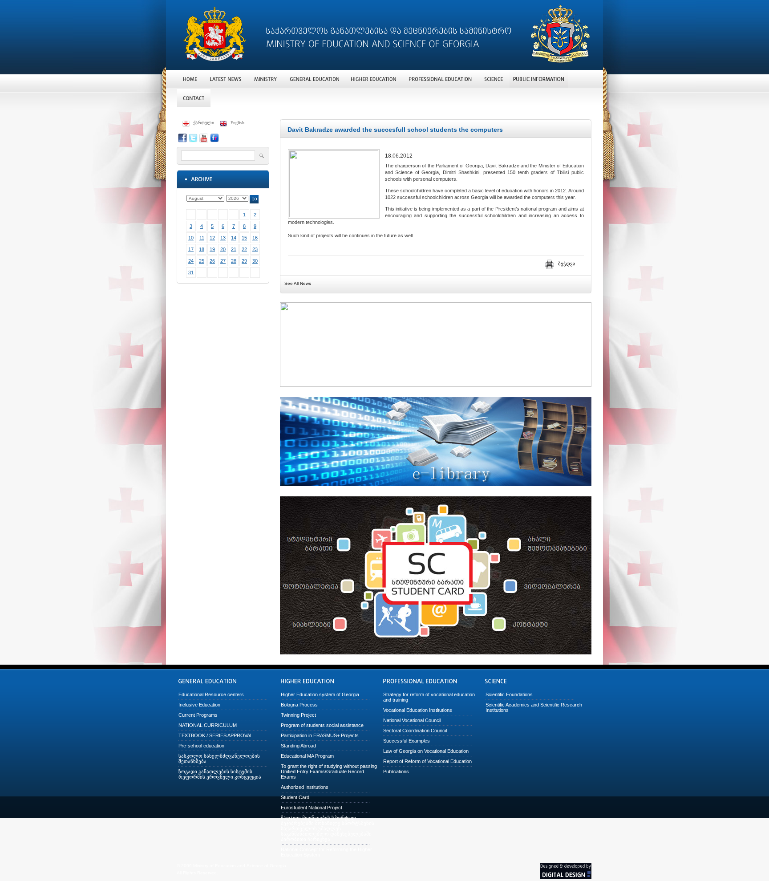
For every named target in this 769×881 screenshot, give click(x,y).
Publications (396, 771)
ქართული (203, 122)
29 (244, 261)
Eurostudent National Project (311, 807)
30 (255, 261)
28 (233, 261)
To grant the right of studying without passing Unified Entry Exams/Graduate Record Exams (329, 771)
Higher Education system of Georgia (320, 694)
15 (244, 237)
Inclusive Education (199, 704)
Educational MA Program (307, 756)
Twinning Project (298, 715)
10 (191, 237)
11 (201, 237)
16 (255, 237)
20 (223, 249)
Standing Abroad (298, 745)
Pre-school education (201, 745)
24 (191, 261)
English (237, 122)
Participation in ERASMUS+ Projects (320, 735)
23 (255, 249)
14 (233, 237)
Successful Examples (406, 740)
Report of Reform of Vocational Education (427, 761)
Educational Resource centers (211, 694)
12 (212, 237)
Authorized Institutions (304, 787)
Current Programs (198, 715)
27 (223, 261)
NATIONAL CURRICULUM (207, 725)
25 (201, 261)
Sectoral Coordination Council (415, 730)
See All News (297, 283)
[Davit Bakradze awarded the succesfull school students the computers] (333, 215)
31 (191, 272)
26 (212, 261)
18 (201, 249)
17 (191, 249)
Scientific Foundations (509, 694)
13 (223, 237)
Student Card (295, 797)
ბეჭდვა (566, 263)
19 (212, 249)
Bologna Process (299, 704)
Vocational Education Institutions (417, 710)
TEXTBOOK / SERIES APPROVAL (215, 735)
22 (244, 249)
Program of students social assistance (322, 725)
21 (233, 249)
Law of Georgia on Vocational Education (426, 751)
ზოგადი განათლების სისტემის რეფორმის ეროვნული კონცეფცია (219, 774)
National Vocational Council (412, 720)
